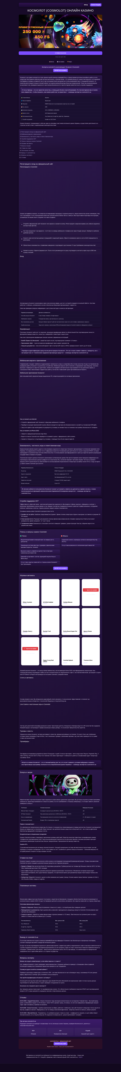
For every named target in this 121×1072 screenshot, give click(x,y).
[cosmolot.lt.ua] (28, 5)
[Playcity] (28, 1067)
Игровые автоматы (27, 143)
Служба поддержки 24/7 (28, 139)
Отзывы (23, 157)
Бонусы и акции (26, 146)
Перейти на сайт (60, 1043)
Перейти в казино (60, 70)
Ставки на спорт (26, 148)
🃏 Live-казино (60, 61)
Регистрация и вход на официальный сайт (33, 132)
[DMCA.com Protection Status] (22, 1067)
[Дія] (33, 1067)
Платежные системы (27, 150)
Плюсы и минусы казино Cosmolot (31, 141)
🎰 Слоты (51, 61)
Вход (86, 5)
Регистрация (95, 5)
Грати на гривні (92, 590)
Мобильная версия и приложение (31, 134)
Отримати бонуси (60, 53)
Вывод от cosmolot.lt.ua (28, 153)
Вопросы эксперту (26, 155)
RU (79, 1057)
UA (81, 1057)
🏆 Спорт (69, 61)
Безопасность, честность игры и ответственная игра (37, 136)
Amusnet (25, 603)
